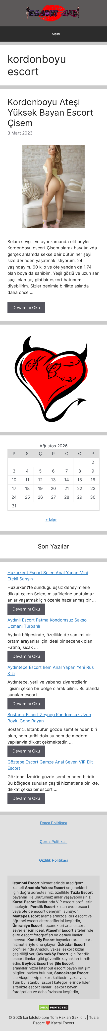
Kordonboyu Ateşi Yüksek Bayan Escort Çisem (50, 112)
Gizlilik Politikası (53, 860)
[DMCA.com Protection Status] (54, 1009)
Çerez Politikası (53, 841)
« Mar (51, 519)
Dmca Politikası (53, 823)
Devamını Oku (26, 307)
